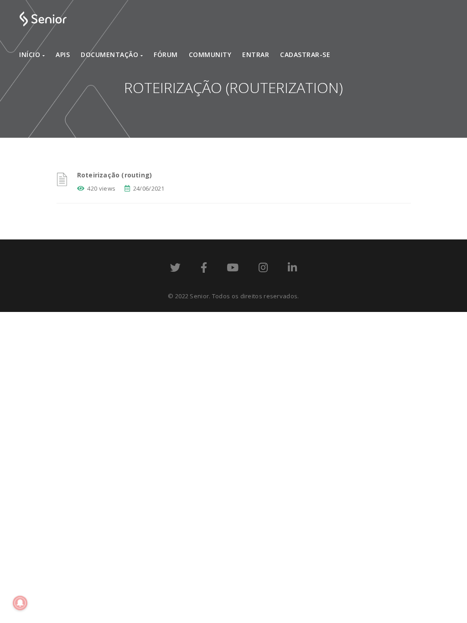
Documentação (110, 54)
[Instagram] (263, 269)
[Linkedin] (292, 269)
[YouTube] (233, 269)
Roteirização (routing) (114, 175)
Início (30, 54)
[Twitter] (175, 269)
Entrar (255, 54)
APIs (63, 54)
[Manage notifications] (20, 603)
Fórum (166, 54)
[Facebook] (204, 269)
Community (210, 54)
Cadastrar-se (305, 54)
